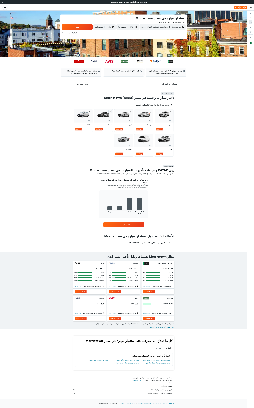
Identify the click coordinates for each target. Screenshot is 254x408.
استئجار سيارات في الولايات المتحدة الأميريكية (149, 403)
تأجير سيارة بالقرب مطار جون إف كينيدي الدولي (156, 360)
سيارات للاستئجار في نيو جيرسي (127, 403)
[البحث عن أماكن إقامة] (250, 18)
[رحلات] (250, 37)
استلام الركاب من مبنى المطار (70, 32)
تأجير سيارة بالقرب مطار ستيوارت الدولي (158, 363)
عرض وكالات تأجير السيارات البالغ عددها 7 (162, 327)
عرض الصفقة (159, 129)
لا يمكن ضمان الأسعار (136, 380)
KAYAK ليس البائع (166, 386)
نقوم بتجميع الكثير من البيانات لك (161, 390)
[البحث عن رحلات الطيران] (250, 14)
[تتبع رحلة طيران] (250, 32)
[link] (123, 224)
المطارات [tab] (168, 348)
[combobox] (179, 22)
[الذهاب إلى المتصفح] (250, 28)
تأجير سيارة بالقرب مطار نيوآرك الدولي (127, 360)
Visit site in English (117, 2)
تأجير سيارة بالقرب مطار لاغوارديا (98, 360)
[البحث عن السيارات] (250, 22)
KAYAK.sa (171, 403)
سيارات (165, 403)
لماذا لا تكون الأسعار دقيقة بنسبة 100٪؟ (159, 393)
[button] (2, 2)
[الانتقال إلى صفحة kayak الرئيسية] (240, 7)
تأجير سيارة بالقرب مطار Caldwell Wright (126, 363)
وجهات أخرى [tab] (158, 348)
